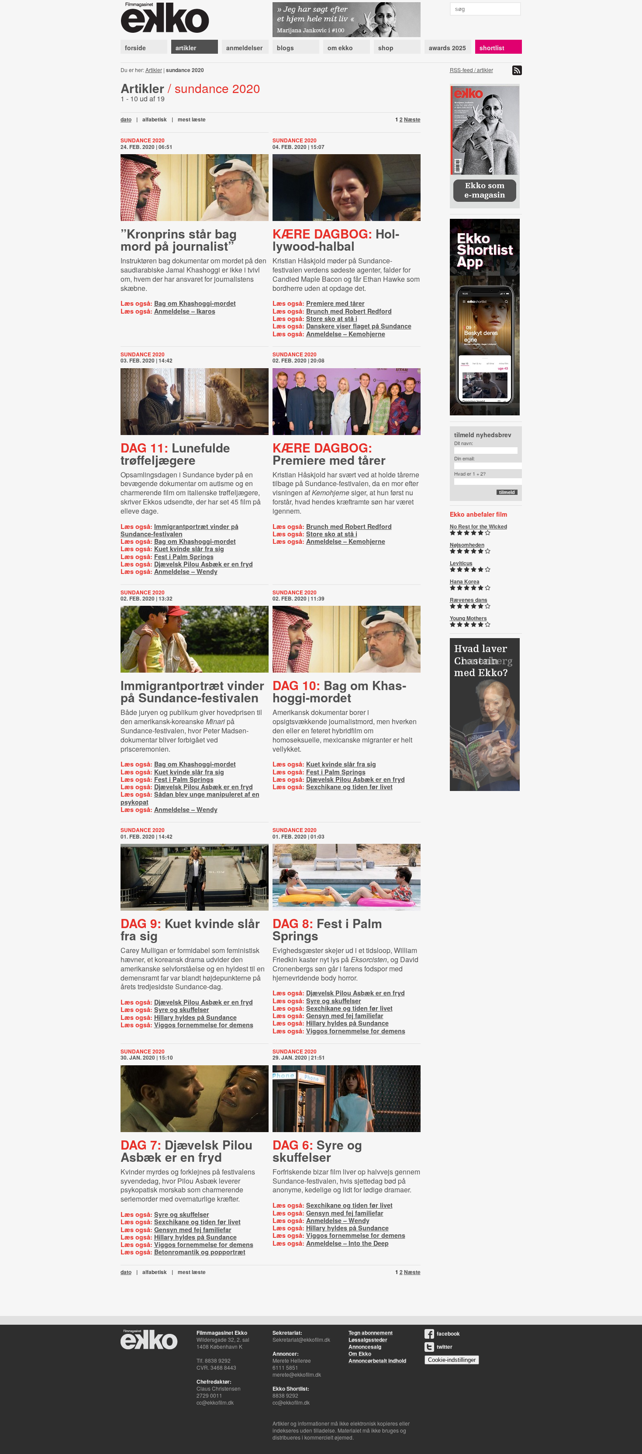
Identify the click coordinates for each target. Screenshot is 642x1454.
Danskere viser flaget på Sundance (358, 325)
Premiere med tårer (335, 303)
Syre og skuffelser (181, 1009)
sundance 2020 (143, 140)
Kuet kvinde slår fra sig (189, 548)
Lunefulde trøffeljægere (175, 454)
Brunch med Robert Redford (349, 311)
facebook (448, 1333)
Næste (412, 119)
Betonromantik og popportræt (199, 1251)
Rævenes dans (468, 600)
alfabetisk (154, 119)
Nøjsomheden (467, 545)
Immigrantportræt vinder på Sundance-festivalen (179, 530)
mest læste (192, 119)
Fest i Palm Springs (184, 556)
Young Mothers (468, 618)
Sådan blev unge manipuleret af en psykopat (190, 798)
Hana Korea (465, 581)
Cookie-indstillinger (452, 1360)
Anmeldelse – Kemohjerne (345, 333)
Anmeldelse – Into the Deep (347, 1243)
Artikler (153, 69)
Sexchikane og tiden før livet (349, 786)
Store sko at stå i (331, 318)
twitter (444, 1346)
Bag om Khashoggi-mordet (195, 303)
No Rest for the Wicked (478, 526)
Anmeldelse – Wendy (185, 571)
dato (126, 119)
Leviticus (461, 563)
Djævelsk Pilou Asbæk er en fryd (203, 563)
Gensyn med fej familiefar (344, 1015)
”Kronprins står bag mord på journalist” (179, 239)
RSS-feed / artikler (471, 69)
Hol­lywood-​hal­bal (336, 239)
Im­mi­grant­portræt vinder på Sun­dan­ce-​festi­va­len (192, 691)
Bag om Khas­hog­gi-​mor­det (339, 691)
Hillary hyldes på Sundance (195, 1017)
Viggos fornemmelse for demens (203, 1024)
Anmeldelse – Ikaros (184, 311)
